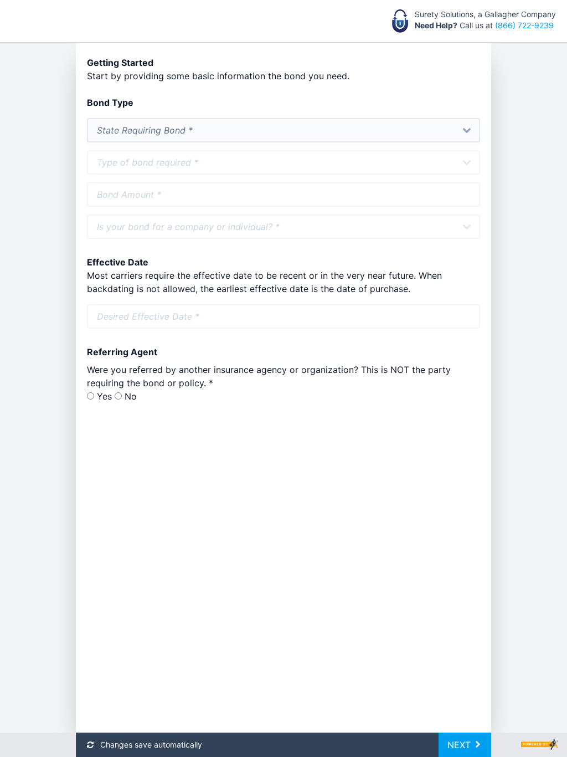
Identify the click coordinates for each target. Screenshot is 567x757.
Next (460, 744)
